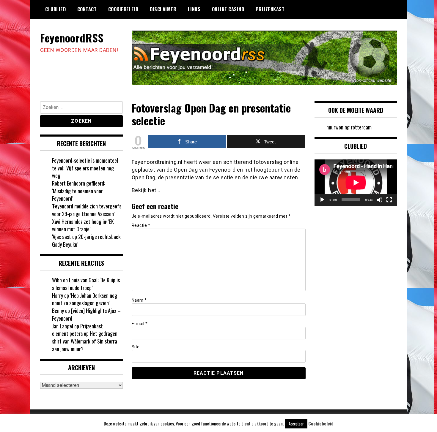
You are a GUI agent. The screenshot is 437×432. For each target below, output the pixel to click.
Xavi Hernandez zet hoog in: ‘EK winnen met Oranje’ (83, 225)
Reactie (141, 225)
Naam (139, 300)
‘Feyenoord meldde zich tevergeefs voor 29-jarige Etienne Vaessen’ (86, 210)
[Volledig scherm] (389, 200)
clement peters (67, 333)
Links (194, 9)
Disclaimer (163, 9)
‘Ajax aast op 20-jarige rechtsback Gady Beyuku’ (86, 240)
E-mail (140, 323)
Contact (87, 9)
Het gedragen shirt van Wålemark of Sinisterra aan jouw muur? (84, 341)
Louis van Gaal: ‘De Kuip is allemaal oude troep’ (86, 284)
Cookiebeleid (123, 9)
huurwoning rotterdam (349, 127)
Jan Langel (62, 326)
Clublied (55, 9)
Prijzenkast (270, 9)
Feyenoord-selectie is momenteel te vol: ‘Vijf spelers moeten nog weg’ (85, 167)
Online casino (228, 9)
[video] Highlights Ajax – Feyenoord (86, 314)
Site (136, 346)
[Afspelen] (322, 200)
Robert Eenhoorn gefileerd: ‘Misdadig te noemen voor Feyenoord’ (78, 190)
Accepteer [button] (296, 424)
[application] (356, 182)
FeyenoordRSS (71, 37)
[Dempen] (380, 200)
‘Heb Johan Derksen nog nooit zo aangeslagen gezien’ (84, 299)
